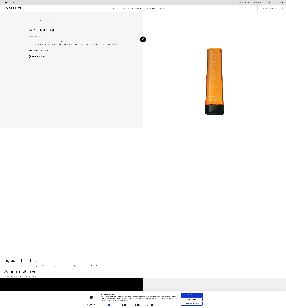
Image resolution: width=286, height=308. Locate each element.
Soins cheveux (152, 8)
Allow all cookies (192, 295)
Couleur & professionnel (136, 8)
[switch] (124, 305)
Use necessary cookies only (192, 303)
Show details (159, 305)
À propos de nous (243, 2)
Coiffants (163, 8)
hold (46, 20)
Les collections (257, 2)
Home (30, 20)
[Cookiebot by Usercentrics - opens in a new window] (91, 305)
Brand (115, 8)
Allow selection (192, 299)
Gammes (122, 8)
